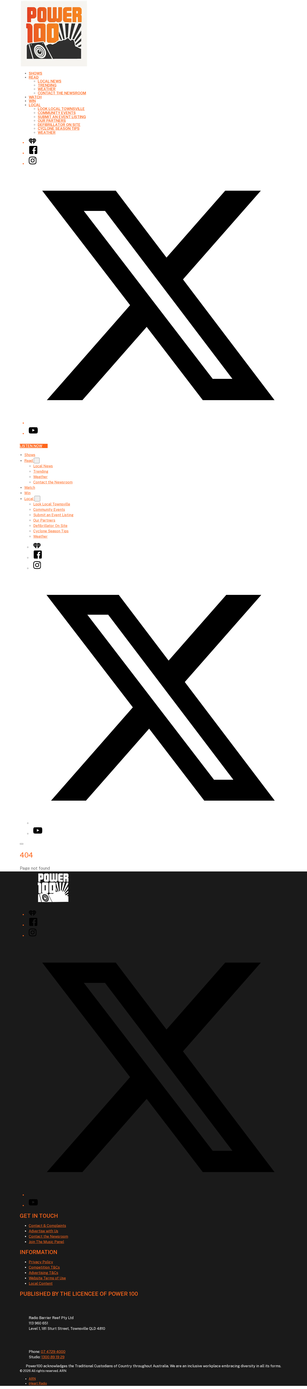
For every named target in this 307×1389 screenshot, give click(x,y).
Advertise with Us (43, 1231)
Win (32, 101)
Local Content (41, 1283)
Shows (35, 73)
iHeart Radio (38, 1383)
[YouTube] (33, 433)
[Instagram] (32, 164)
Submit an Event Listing (62, 117)
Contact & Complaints (47, 1226)
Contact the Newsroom (62, 93)
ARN (32, 1378)
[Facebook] (33, 153)
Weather (47, 89)
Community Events (57, 113)
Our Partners (52, 121)
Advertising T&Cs (43, 1273)
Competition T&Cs (44, 1267)
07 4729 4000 (53, 1352)
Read (34, 77)
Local (35, 105)
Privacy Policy (41, 1262)
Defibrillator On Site (59, 125)
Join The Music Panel (46, 1242)
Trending (47, 85)
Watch (35, 97)
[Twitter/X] (158, 423)
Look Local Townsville (61, 109)
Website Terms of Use (47, 1278)
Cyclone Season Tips (59, 128)
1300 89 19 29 (53, 1357)
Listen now (31, 446)
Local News (49, 81)
